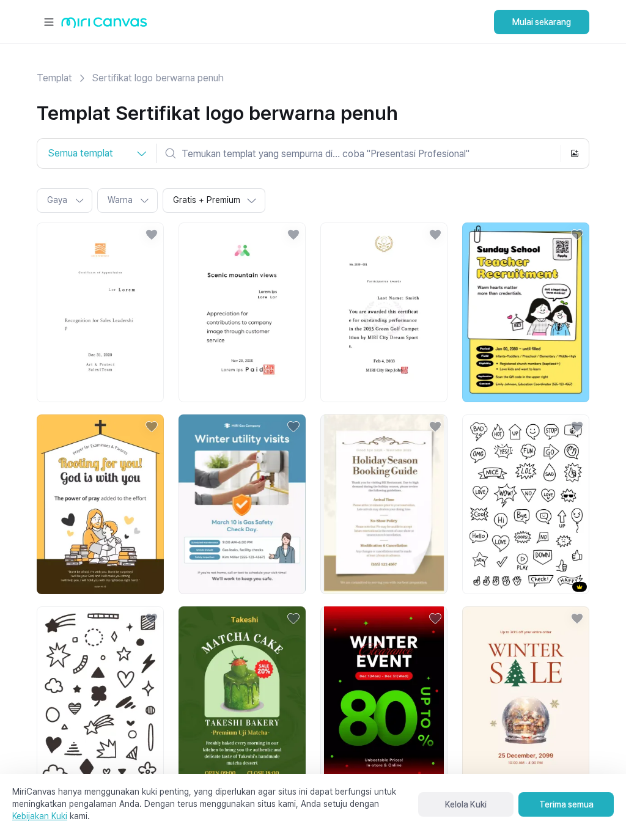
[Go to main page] (104, 25)
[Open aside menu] (49, 22)
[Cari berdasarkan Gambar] (574, 153)
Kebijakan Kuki (39, 816)
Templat (54, 78)
